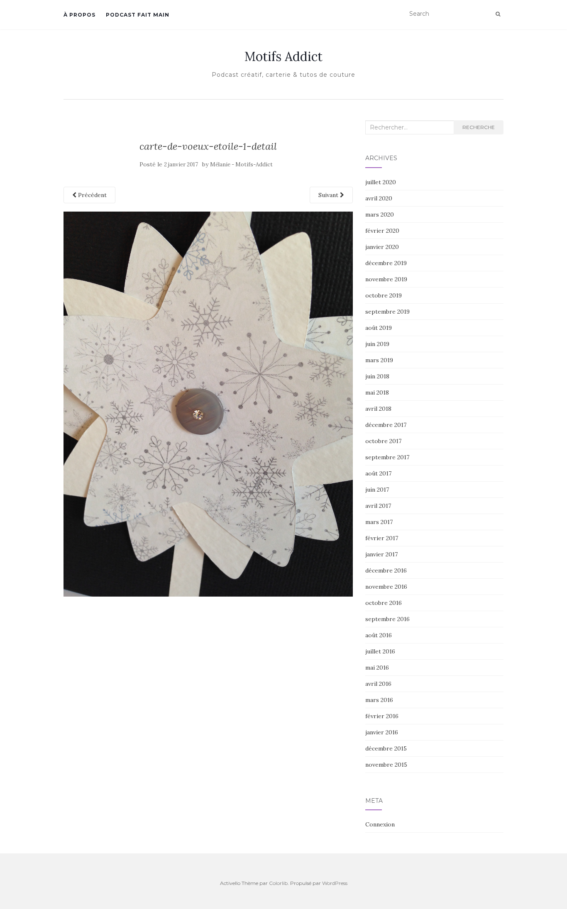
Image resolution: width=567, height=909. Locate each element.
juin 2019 (377, 344)
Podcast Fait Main (137, 15)
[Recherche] (497, 14)
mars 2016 (379, 700)
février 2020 (382, 230)
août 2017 (378, 473)
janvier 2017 (381, 554)
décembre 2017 (385, 425)
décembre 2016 (386, 570)
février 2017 (381, 538)
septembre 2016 (387, 619)
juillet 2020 (380, 182)
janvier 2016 (381, 732)
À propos (79, 15)
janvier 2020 (382, 247)
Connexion (380, 824)
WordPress (334, 883)
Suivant (329, 195)
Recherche (478, 127)
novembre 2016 (386, 586)
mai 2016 (377, 667)
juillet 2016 (380, 651)
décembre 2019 (386, 263)
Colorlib (278, 883)
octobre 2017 (383, 441)
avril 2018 (378, 408)
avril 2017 (378, 505)
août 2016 (378, 635)
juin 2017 (377, 489)
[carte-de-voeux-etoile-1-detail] (208, 403)
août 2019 (378, 327)
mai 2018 (377, 392)
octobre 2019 (383, 295)
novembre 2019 (386, 279)
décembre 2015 (386, 748)
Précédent (91, 195)
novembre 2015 (386, 764)
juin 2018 (377, 376)
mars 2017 (379, 522)
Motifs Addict (283, 56)
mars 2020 (379, 214)
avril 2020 (378, 198)
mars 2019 (379, 360)
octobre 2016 (383, 603)
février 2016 (381, 716)
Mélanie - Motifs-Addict (241, 164)
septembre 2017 (387, 457)
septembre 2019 (387, 311)
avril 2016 (378, 683)
